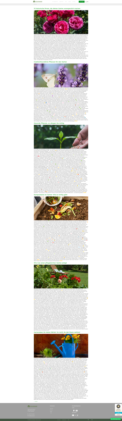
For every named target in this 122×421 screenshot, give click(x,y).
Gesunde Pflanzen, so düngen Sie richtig (49, 123)
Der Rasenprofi (55, 1)
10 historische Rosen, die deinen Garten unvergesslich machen (57, 8)
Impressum (58, 419)
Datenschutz (64, 419)
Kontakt (74, 1)
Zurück (35, 401)
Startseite (35, 4)
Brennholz (61, 1)
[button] (115, 419)
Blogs (70, 1)
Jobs (66, 1)
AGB (68, 419)
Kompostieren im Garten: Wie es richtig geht (50, 195)
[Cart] (87, 1)
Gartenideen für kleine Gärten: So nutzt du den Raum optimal (57, 332)
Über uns (51, 408)
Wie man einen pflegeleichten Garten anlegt (50, 263)
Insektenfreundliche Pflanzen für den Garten (50, 62)
